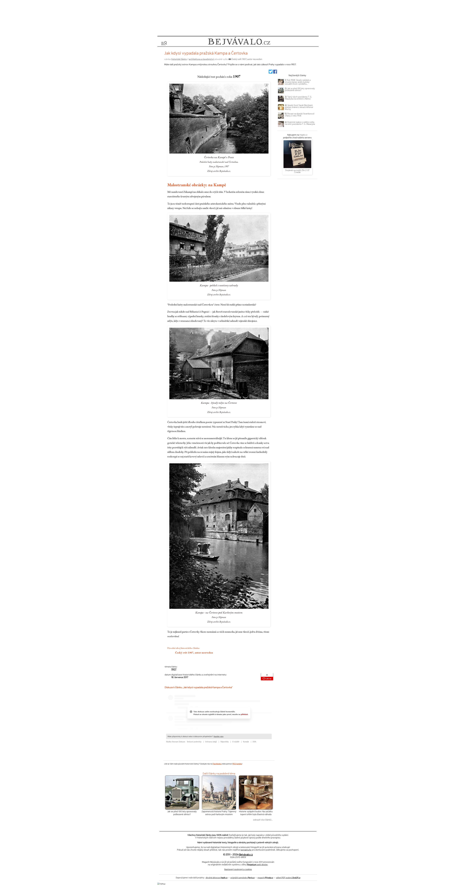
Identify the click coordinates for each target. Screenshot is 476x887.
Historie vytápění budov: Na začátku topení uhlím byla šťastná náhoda (256, 812)
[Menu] (164, 43)
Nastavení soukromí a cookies (238, 869)
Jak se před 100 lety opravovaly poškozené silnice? (182, 812)
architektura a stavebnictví (201, 59)
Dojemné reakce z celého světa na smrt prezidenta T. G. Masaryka (300, 123)
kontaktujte (246, 849)
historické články (179, 59)
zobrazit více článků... (263, 819)
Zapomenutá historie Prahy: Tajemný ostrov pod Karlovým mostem (219, 812)
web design (257, 864)
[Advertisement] (238, 17)
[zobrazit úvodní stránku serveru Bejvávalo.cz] (239, 44)
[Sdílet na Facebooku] (275, 72)
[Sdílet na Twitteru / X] (270, 72)
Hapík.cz (303, 134)
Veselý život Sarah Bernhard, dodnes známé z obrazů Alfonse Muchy (299, 107)
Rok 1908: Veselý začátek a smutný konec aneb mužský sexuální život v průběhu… (298, 82)
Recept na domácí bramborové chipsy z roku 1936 (299, 114)
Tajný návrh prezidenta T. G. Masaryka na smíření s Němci (298, 97)
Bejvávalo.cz (246, 854)
